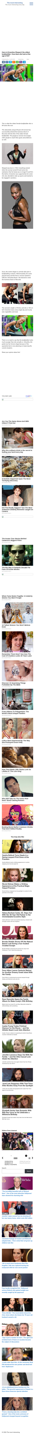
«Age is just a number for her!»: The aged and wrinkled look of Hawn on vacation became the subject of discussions (17, 1340)
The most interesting (15, 3)
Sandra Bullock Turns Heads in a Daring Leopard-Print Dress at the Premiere (15, 857)
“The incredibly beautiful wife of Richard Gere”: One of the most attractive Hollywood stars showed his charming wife (16, 1193)
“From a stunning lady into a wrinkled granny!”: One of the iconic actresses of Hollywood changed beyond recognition (15, 1414)
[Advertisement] (17, 28)
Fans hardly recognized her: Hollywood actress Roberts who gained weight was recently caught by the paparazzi (15, 1290)
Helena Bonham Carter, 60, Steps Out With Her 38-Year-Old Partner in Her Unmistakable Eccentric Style (17, 915)
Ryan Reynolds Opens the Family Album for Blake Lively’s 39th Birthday (17, 1000)
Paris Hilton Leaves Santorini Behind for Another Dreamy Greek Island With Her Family (17, 972)
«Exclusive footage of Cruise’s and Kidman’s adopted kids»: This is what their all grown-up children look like (17, 1241)
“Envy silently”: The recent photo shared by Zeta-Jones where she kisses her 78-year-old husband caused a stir (17, 1315)
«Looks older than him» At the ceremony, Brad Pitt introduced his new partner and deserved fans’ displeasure (17, 1364)
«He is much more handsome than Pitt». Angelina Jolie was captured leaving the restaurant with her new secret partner (15, 1266)
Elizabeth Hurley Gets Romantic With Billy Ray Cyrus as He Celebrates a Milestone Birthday (16, 1112)
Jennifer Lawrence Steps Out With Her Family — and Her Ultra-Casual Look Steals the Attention (17, 1057)
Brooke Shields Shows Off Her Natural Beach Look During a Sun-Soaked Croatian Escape (17, 944)
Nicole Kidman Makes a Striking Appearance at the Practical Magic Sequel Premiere (16, 886)
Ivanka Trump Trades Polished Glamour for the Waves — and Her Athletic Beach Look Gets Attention (16, 1028)
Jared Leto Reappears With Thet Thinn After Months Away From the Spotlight (17, 1085)
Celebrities (21, 59)
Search (4, 1168)
